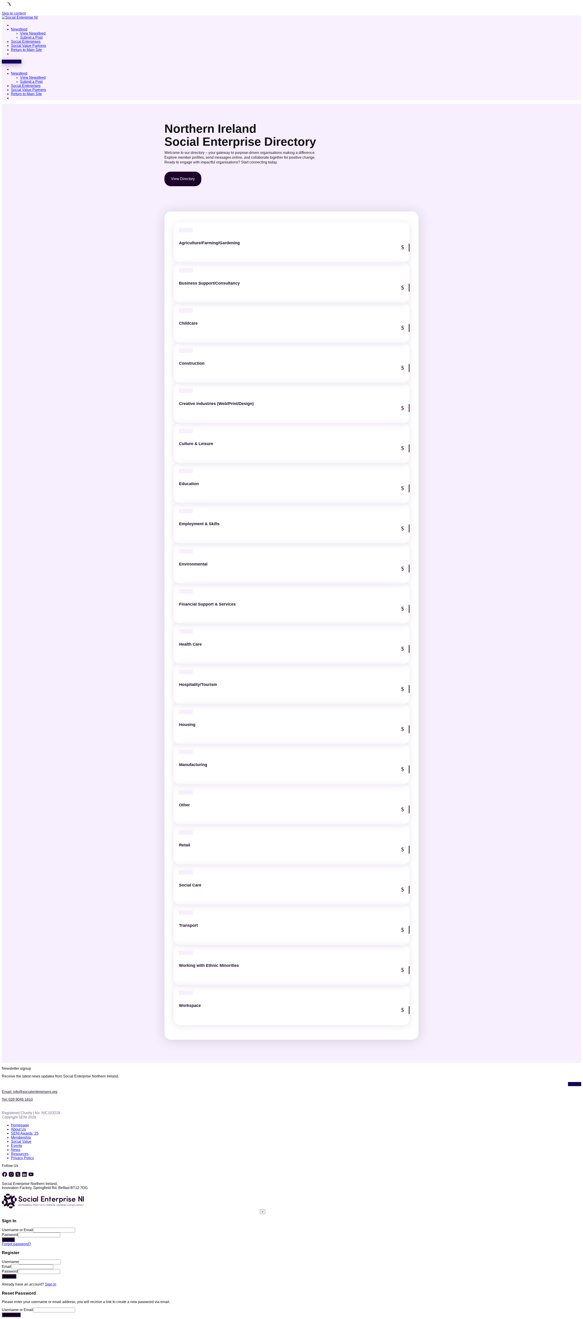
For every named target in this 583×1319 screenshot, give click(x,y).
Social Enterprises (26, 41)
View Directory (183, 179)
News (15, 1150)
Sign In (50, 1284)
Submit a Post (31, 37)
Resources (19, 1154)
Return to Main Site (26, 50)
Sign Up (574, 1084)
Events (16, 1146)
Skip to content (14, 13)
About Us (18, 1129)
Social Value (21, 1141)
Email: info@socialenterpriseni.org (29, 1092)
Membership (21, 1137)
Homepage (20, 1125)
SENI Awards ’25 (24, 1133)
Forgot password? (16, 1244)
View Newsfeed (33, 33)
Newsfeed (19, 29)
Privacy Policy (22, 1158)
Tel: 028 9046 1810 (17, 1099)
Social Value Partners (28, 46)
